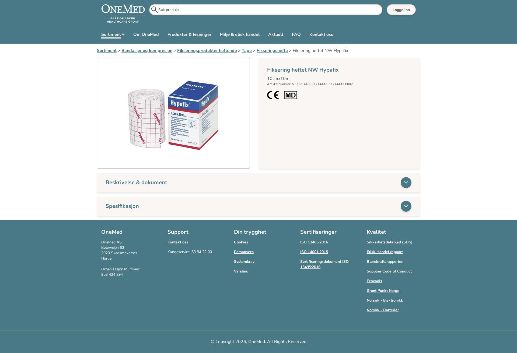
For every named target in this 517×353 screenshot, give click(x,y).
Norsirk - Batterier (383, 310)
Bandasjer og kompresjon (146, 51)
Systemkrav (244, 261)
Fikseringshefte (272, 51)
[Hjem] (123, 13)
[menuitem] (113, 35)
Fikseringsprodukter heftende (207, 51)
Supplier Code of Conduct (389, 271)
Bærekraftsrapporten (385, 261)
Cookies (241, 242)
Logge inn (401, 9)
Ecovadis (374, 281)
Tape (247, 51)
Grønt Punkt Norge (383, 290)
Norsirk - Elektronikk (385, 300)
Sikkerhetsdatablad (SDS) (390, 242)
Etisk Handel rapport (385, 251)
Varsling (241, 271)
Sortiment (107, 51)
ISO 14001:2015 (314, 251)
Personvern (244, 251)
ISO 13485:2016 (314, 242)
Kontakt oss (177, 242)
